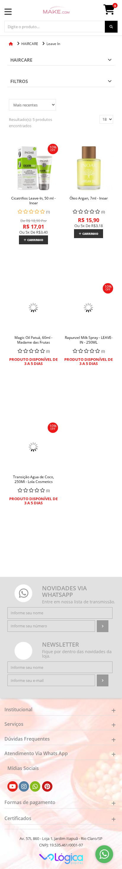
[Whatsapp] (35, 786)
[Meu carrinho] (112, 12)
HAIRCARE (21, 60)
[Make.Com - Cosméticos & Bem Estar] (56, 10)
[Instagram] (24, 786)
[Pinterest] (47, 786)
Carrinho (34, 240)
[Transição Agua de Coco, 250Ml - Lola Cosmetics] (33, 447)
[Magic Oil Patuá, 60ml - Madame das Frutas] (33, 307)
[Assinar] (102, 626)
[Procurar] (111, 27)
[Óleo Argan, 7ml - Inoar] (88, 168)
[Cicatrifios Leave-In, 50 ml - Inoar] (33, 168)
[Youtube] (12, 786)
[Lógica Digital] (61, 858)
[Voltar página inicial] (11, 43)
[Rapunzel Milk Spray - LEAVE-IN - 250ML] (88, 307)
